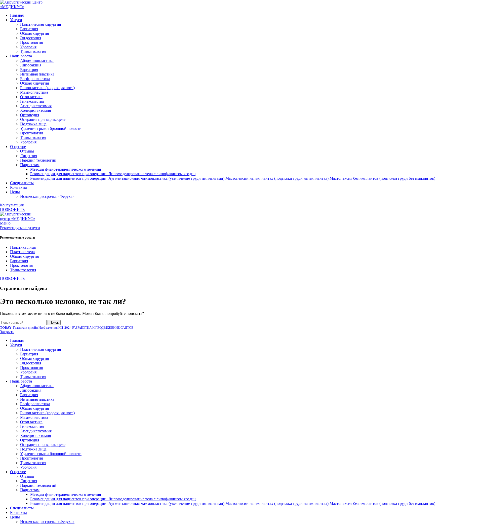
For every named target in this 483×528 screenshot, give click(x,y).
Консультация (12, 205)
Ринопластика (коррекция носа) (47, 88)
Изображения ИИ (51, 327)
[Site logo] (30, 7)
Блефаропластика (35, 79)
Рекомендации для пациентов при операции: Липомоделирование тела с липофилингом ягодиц (113, 174)
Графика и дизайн (25, 327)
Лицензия (28, 156)
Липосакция (30, 65)
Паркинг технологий (38, 160)
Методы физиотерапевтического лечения (65, 169)
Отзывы (27, 151)
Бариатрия (29, 29)
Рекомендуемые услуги (20, 227)
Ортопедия (29, 115)
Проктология (31, 42)
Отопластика (31, 97)
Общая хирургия (34, 33)
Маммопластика (34, 92)
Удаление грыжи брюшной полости (51, 128)
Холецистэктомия (35, 110)
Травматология (33, 51)
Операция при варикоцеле (42, 119)
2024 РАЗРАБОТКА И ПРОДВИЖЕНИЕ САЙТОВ (99, 327)
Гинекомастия (32, 101)
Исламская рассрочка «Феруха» (47, 196)
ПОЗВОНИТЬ (12, 209)
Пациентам (29, 165)
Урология (28, 47)
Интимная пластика (37, 74)
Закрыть (7, 332)
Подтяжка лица (33, 124)
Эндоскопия (30, 38)
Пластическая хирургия (40, 24)
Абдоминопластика (37, 60)
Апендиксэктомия (36, 106)
